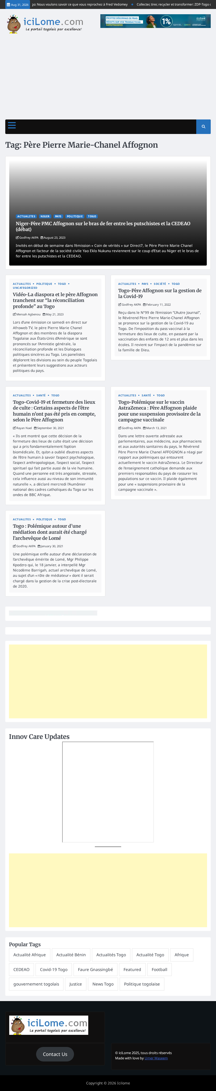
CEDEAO (21, 969)
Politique (75, 216)
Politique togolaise (142, 984)
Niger (45, 216)
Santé (41, 395)
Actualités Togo (111, 955)
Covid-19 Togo (53, 969)
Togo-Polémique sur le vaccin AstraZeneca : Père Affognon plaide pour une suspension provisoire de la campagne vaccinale (159, 411)
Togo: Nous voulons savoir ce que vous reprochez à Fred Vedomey (71, 4)
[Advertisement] (108, 75)
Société (160, 283)
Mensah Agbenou (28, 314)
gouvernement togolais (36, 984)
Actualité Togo (150, 955)
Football (159, 969)
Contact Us (55, 1054)
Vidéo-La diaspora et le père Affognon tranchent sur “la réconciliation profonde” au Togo (55, 300)
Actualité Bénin (71, 955)
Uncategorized (25, 287)
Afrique (182, 955)
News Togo (103, 984)
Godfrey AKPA (28, 237)
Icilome (123, 1083)
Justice (76, 984)
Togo (92, 216)
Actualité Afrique (29, 955)
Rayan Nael (24, 428)
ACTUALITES (26, 216)
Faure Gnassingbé (95, 969)
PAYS (58, 216)
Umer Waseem (156, 1058)
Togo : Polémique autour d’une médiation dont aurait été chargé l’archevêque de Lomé (50, 532)
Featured (132, 969)
